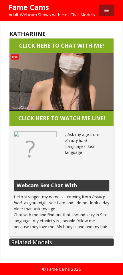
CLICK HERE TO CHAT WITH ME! (61, 45)
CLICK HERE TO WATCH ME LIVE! (61, 118)
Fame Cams (29, 7)
